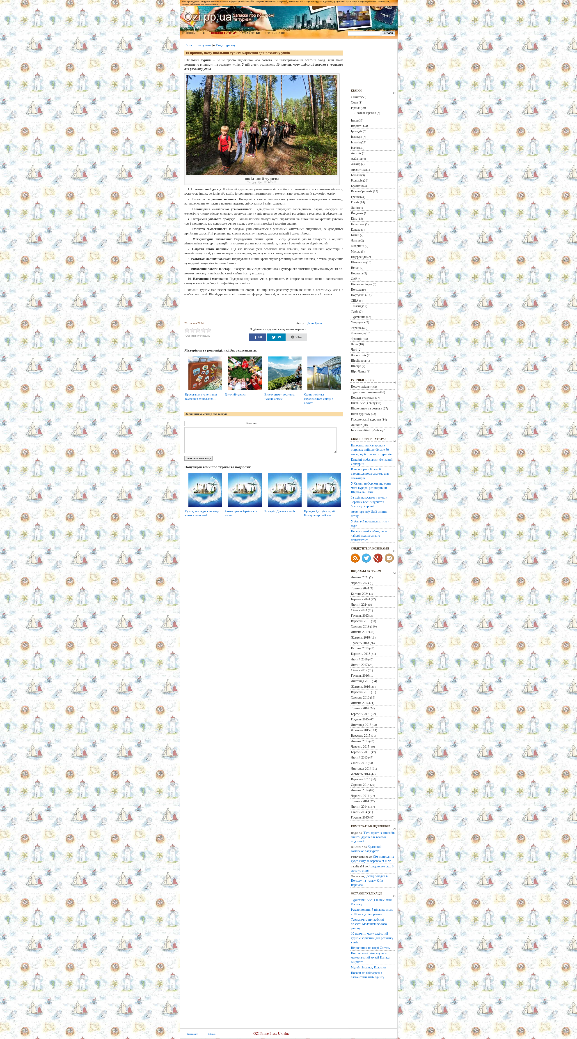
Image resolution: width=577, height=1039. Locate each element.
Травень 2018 (360, 643)
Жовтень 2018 (360, 637)
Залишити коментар (198, 458)
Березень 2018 (360, 653)
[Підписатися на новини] (355, 558)
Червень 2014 (360, 796)
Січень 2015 (359, 763)
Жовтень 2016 (360, 686)
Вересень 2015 (360, 735)
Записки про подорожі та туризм (229, 17)
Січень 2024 (359, 610)
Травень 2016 (360, 708)
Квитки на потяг (277, 33)
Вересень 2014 (360, 779)
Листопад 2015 (361, 724)
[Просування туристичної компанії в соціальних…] (207, 390)
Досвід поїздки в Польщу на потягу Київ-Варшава (369, 880)
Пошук (388, 33)
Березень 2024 (360, 599)
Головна (188, 33)
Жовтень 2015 (360, 730)
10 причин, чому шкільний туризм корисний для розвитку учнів (237, 53)
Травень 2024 (360, 588)
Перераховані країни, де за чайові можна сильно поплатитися (369, 535)
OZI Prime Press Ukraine (271, 1033)
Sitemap (211, 1034)
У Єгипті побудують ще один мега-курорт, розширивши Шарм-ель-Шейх (371, 488)
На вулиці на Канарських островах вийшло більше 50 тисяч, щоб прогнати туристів (371, 450)
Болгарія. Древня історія (279, 511)
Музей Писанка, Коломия (368, 967)
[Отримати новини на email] (389, 558)
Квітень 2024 (360, 593)
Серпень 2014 (360, 784)
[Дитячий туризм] (246, 390)
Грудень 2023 (360, 615)
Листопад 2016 (361, 681)
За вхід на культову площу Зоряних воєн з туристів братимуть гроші (369, 502)
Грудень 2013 (360, 817)
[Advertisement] (265, 309)
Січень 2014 (359, 812)
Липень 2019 (360, 632)
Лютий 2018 (359, 659)
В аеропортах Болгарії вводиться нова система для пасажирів (370, 473)
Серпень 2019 (360, 626)
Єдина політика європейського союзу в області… (318, 398)
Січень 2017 (359, 670)
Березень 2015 (360, 752)
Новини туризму (224, 33)
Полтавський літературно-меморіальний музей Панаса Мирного (370, 957)
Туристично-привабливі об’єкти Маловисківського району (369, 924)
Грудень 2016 (360, 675)
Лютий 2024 (359, 604)
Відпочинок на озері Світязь (370, 947)
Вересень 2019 (360, 621)
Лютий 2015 (359, 757)
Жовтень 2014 (360, 774)
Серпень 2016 (360, 697)
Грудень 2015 (360, 719)
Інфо (202, 33)
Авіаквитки (250, 33)
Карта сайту (192, 1034)
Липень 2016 (360, 703)
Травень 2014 (360, 801)
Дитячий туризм (235, 394)
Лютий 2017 (359, 665)
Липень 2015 (360, 741)
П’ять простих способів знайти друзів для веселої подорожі (373, 837)
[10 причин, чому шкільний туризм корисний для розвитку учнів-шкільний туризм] (261, 174)
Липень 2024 (360, 577)
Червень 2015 (360, 746)
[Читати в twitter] (366, 558)
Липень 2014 (360, 790)
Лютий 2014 (359, 806)
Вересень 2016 (360, 692)
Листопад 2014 (361, 768)
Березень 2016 (360, 714)
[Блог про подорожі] (377, 558)
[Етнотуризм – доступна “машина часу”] (286, 390)
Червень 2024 (360, 583)
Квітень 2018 (360, 648)
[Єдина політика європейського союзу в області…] (326, 390)
